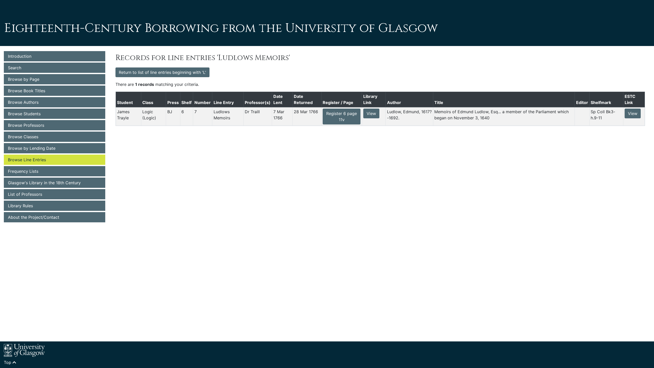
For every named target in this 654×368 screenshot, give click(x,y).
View (371, 113)
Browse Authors (23, 102)
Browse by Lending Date (31, 148)
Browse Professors (26, 125)
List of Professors (25, 194)
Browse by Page (23, 79)
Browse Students (24, 113)
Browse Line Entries (27, 159)
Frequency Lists (23, 171)
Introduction (19, 56)
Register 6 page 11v (341, 116)
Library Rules (20, 205)
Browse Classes (23, 136)
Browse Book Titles (26, 90)
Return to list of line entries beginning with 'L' (162, 72)
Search (14, 67)
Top (8, 362)
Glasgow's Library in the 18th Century (44, 182)
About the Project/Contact (33, 217)
